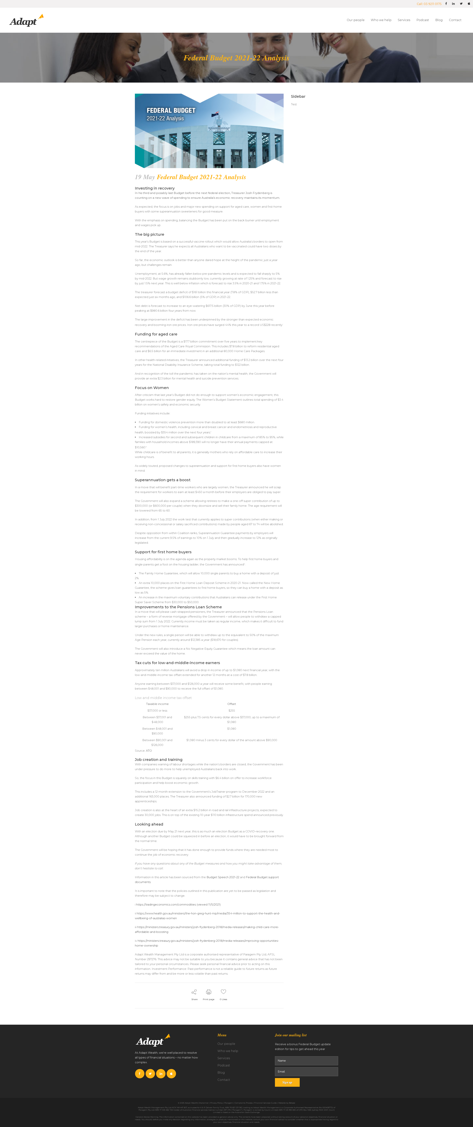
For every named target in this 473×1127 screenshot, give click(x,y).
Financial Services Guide (265, 1103)
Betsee (292, 1103)
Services (223, 1058)
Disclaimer (204, 1103)
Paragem (228, 1103)
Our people (226, 1044)
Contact (223, 1080)
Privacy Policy (216, 1103)
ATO (149, 750)
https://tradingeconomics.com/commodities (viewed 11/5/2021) (178, 904)
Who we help (227, 1051)
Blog (221, 1072)
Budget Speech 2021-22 (223, 877)
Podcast (223, 1065)
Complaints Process (244, 1103)
